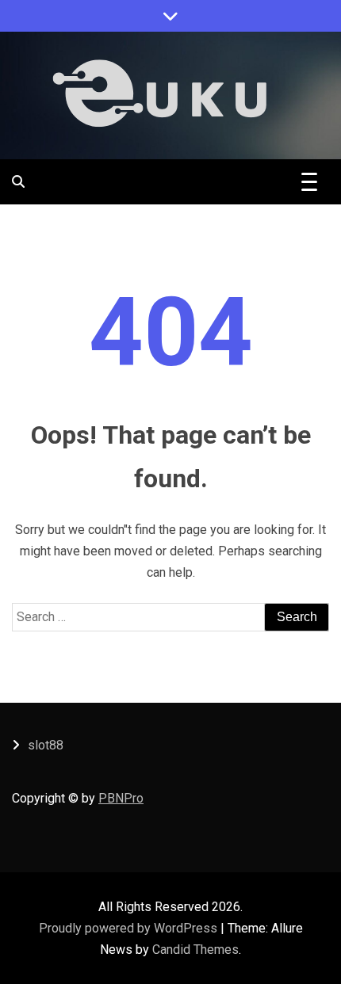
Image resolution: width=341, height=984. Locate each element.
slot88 (45, 745)
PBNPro (121, 798)
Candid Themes (195, 949)
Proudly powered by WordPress (129, 928)
